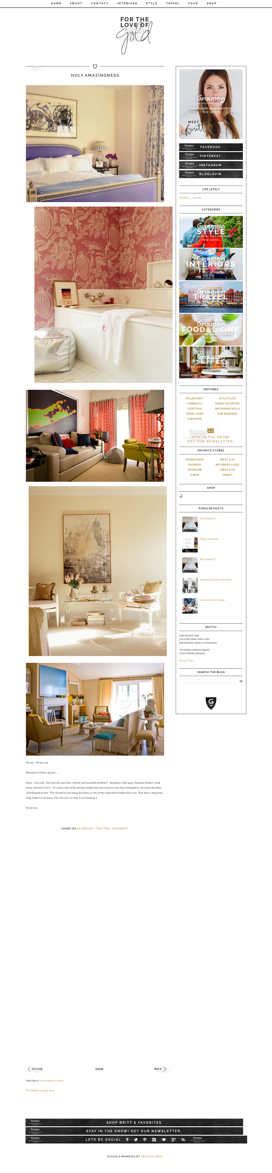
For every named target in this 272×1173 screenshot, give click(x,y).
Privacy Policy (186, 660)
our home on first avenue (212, 599)
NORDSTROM (195, 459)
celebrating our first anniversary (216, 579)
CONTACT (100, 3)
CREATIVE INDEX (152, 1156)
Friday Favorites (227, 403)
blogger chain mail (209, 538)
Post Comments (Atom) (52, 1080)
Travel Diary (194, 413)
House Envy (194, 398)
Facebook (85, 828)
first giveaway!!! (208, 518)
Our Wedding (227, 413)
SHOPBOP (194, 464)
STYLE (152, 3)
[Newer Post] (36, 1074)
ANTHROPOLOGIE (227, 464)
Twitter (103, 828)
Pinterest (120, 828)
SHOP (212, 3)
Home (56, 3)
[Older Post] (163, 1074)
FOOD (193, 3)
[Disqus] (100, 898)
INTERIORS (127, 3)
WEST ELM (227, 459)
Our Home (194, 418)
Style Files (227, 398)
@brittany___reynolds (190, 197)
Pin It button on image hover (40, 1090)
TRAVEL (173, 3)
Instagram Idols (227, 408)
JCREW (194, 474)
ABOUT (76, 3)
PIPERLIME (195, 469)
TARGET (227, 474)
